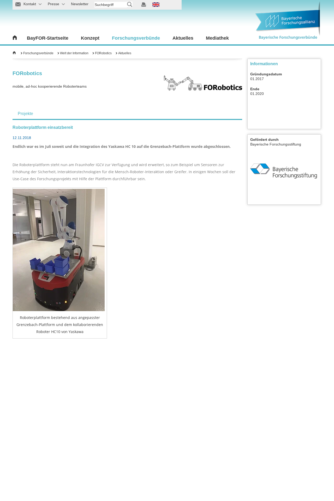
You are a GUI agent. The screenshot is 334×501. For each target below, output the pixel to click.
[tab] (25, 113)
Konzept (90, 38)
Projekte (25, 113)
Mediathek (217, 38)
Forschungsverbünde (136, 38)
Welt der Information (74, 53)
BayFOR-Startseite (47, 38)
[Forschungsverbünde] (14, 53)
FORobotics (103, 53)
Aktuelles (182, 38)
